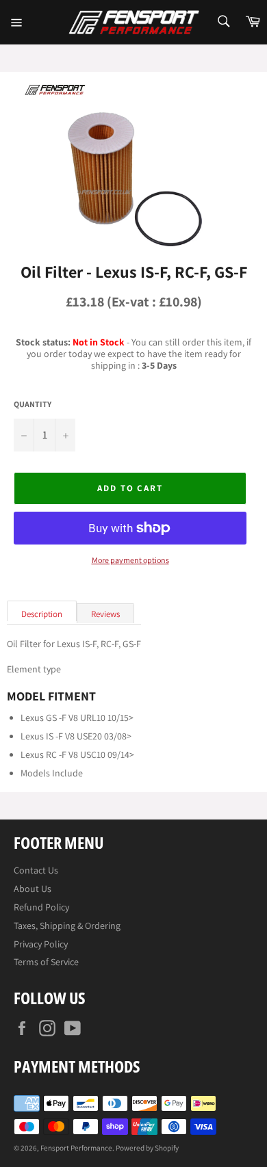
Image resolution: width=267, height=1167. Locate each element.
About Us (32, 888)
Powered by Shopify (147, 1148)
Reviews (105, 614)
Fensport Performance (76, 1148)
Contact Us (36, 870)
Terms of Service (46, 962)
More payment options (130, 560)
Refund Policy (41, 907)
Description (41, 614)
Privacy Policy (41, 944)
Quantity (32, 404)
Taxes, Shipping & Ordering (67, 925)
